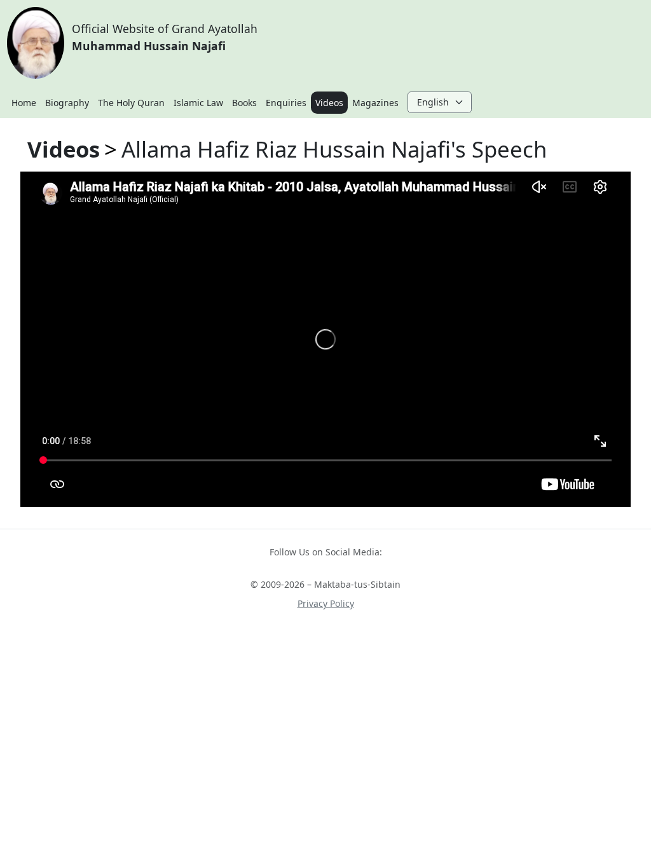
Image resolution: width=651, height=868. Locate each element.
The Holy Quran (131, 103)
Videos (329, 103)
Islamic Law (198, 103)
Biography (67, 103)
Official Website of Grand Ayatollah (164, 37)
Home (23, 103)
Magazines (375, 103)
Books (244, 103)
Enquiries (286, 103)
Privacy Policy (326, 603)
